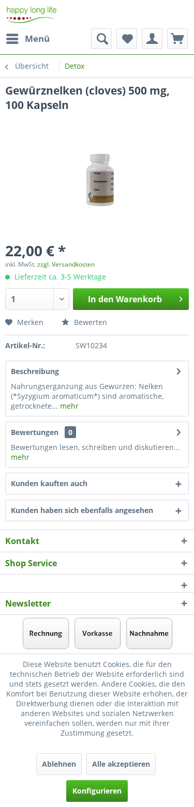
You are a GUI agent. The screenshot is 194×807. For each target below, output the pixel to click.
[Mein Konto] (152, 38)
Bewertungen (34, 432)
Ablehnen (59, 764)
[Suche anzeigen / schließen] (101, 38)
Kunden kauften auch (49, 483)
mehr (68, 406)
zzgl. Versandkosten (66, 264)
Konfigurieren (97, 791)
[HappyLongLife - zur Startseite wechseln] (31, 14)
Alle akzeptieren (121, 764)
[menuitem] (27, 38)
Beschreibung (35, 371)
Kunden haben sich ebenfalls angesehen (82, 510)
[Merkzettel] (126, 38)
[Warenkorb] (177, 38)
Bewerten (89, 322)
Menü (37, 38)
